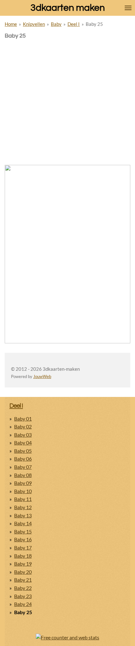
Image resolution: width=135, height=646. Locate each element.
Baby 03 (23, 435)
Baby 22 (23, 588)
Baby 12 (23, 507)
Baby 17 (23, 547)
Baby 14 (23, 523)
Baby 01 (23, 419)
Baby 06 (23, 459)
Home (11, 24)
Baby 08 (23, 475)
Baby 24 (23, 604)
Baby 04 (23, 442)
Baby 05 (23, 451)
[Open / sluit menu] (128, 8)
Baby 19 (23, 564)
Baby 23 (23, 596)
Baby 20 (23, 572)
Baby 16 (23, 539)
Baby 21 (23, 580)
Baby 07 (23, 467)
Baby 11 (23, 499)
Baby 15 (23, 531)
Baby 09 (23, 483)
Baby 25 (94, 24)
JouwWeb (42, 376)
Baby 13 (23, 515)
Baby (56, 24)
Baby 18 (23, 556)
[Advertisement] (67, 83)
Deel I (74, 24)
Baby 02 (23, 426)
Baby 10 (23, 491)
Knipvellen (34, 24)
